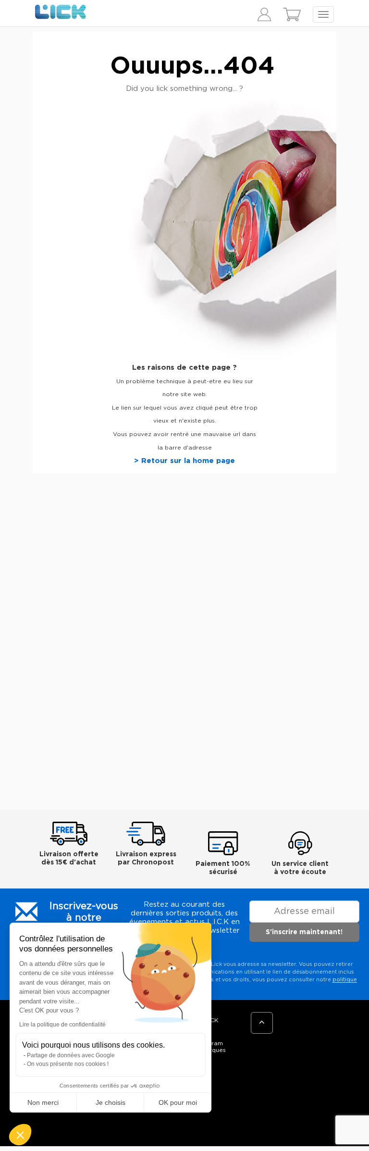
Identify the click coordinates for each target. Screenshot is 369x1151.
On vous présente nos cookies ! (68, 1064)
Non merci (43, 1102)
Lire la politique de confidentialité (62, 1024)
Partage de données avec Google (71, 1055)
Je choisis (110, 1102)
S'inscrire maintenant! (304, 932)
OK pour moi (178, 1102)
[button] (20, 1134)
